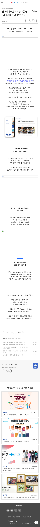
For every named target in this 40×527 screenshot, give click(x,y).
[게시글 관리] (12, 332)
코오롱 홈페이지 (7, 510)
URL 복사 (36, 21)
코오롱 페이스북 (15, 510)
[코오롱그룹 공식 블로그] (20, 2)
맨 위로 (36, 522)
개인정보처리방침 (27, 517)
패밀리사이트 (19, 505)
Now (7, 8)
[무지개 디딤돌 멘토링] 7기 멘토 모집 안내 (13, 342)
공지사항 (11, 8)
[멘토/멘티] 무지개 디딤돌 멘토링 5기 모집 (13, 355)
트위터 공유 (32, 21)
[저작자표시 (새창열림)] (23, 332)
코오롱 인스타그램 (19, 510)
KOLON (10, 521)
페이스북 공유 (25, 21)
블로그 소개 (11, 517)
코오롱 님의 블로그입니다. (9, 367)
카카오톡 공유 (29, 21)
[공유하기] (10, 332)
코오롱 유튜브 (11, 510)
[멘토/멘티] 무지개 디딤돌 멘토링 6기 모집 (13, 345)
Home (3, 8)
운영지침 (18, 517)
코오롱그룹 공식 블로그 (10, 364)
